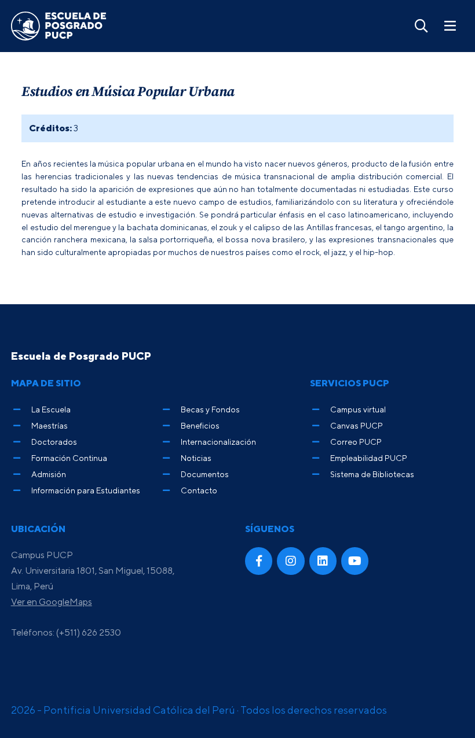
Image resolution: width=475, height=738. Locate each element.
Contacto (199, 490)
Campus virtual (358, 409)
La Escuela (51, 409)
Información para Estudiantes (85, 490)
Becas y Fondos (210, 409)
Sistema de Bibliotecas (372, 474)
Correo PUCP (356, 442)
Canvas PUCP (356, 425)
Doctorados (54, 442)
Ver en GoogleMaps (51, 601)
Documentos (205, 474)
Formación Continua (69, 458)
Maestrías (49, 425)
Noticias (196, 458)
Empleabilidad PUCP (368, 458)
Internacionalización (218, 442)
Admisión (48, 474)
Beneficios (200, 425)
